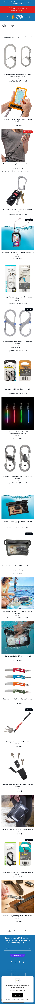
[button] (4, 17)
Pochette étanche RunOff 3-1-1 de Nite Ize (17, 656)
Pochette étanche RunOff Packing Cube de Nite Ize (17, 612)
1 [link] (9, 930)
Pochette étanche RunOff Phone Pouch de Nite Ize (17, 120)
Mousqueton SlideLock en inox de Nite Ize (17, 209)
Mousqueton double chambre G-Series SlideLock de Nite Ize (17, 75)
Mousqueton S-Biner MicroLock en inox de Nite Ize (17, 477)
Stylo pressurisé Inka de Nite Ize (17, 742)
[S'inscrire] (29, 948)
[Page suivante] (25, 930)
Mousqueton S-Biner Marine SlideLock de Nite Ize (17, 342)
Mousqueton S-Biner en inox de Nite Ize (17, 389)
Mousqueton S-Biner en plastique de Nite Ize (17, 872)
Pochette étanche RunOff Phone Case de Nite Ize (17, 253)
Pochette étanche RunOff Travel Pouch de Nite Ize (17, 522)
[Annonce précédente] (3, 9)
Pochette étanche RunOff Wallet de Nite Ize (17, 566)
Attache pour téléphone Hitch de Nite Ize (17, 164)
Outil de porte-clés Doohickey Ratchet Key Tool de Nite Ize (17, 916)
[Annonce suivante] (31, 9)
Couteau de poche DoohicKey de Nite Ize (17, 699)
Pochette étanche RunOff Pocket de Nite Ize (17, 829)
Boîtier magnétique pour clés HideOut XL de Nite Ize (17, 785)
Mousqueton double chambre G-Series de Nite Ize (17, 298)
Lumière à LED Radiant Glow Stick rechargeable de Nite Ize (17, 433)
